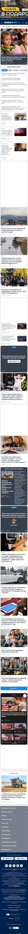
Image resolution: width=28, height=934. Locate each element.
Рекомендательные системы (14, 907)
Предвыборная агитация (8, 842)
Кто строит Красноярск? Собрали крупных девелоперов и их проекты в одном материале (9, 338)
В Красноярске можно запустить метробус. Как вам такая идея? (14, 357)
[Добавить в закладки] (26, 63)
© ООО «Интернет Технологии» (14, 924)
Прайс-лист (4, 823)
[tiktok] (21, 865)
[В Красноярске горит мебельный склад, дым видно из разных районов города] (14, 216)
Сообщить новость (7, 812)
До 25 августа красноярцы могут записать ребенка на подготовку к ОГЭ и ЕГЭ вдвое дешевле (7, 118)
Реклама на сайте (6, 819)
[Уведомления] (23, 23)
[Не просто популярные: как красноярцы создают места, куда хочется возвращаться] (14, 277)
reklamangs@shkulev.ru (21, 890)
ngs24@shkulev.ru (20, 883)
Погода (20, 19)
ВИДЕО (14, 695)
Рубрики (3, 815)
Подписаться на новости (8, 808)
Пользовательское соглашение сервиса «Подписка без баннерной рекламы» (14, 910)
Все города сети (6, 849)
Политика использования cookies (14, 905)
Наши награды (5, 830)
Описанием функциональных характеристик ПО (14, 897)
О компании (4, 827)
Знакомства (13, 19)
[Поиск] (19, 23)
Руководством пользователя (14, 896)
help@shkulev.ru (17, 886)
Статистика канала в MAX (9, 845)
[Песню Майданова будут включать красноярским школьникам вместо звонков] (14, 42)
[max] (17, 865)
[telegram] (6, 865)
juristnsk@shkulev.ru (16, 885)
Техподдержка (5, 838)
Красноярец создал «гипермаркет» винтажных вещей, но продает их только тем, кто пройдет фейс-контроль (9, 326)
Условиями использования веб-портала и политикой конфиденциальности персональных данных (14, 899)
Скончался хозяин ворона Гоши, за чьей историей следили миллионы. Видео (13, 714)
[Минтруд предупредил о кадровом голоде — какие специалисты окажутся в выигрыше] (14, 666)
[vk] (10, 865)
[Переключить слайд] (25, 696)
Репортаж (14, 773)
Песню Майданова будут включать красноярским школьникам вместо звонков (13, 58)
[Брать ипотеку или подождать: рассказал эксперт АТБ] (14, 638)
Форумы (25, 19)
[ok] (14, 865)
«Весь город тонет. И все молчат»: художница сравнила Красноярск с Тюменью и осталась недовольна (14, 515)
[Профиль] (26, 23)
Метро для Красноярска (14, 469)
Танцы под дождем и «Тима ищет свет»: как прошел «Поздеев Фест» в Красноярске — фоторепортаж (7, 133)
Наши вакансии (5, 834)
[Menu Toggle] (1, 23)
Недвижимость (5, 19)
